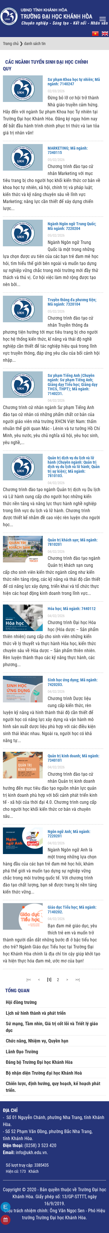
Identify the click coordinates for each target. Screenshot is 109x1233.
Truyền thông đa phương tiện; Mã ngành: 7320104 (72, 301)
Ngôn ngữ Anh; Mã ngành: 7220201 (69, 833)
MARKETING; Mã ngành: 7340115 (68, 150)
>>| (77, 979)
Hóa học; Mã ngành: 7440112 (72, 608)
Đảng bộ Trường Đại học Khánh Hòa (39, 1062)
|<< (28, 979)
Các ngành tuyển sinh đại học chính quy (45, 65)
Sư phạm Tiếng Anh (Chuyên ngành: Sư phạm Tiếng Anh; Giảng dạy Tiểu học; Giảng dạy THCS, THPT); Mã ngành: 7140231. (72, 384)
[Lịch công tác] (5, 1220)
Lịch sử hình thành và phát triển (36, 1013)
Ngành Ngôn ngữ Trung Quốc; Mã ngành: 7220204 (72, 226)
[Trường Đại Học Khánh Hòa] (54, 14)
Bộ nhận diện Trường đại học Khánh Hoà (44, 1073)
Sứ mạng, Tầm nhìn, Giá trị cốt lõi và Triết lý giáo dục (52, 1027)
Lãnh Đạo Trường (22, 1051)
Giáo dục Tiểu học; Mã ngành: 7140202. (72, 909)
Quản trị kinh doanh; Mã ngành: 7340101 (73, 758)
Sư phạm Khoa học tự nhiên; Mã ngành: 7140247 (74, 81)
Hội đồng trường (21, 1002)
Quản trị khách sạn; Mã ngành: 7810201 (73, 542)
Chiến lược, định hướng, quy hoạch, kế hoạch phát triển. (53, 1087)
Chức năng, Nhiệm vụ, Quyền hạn (37, 1041)
